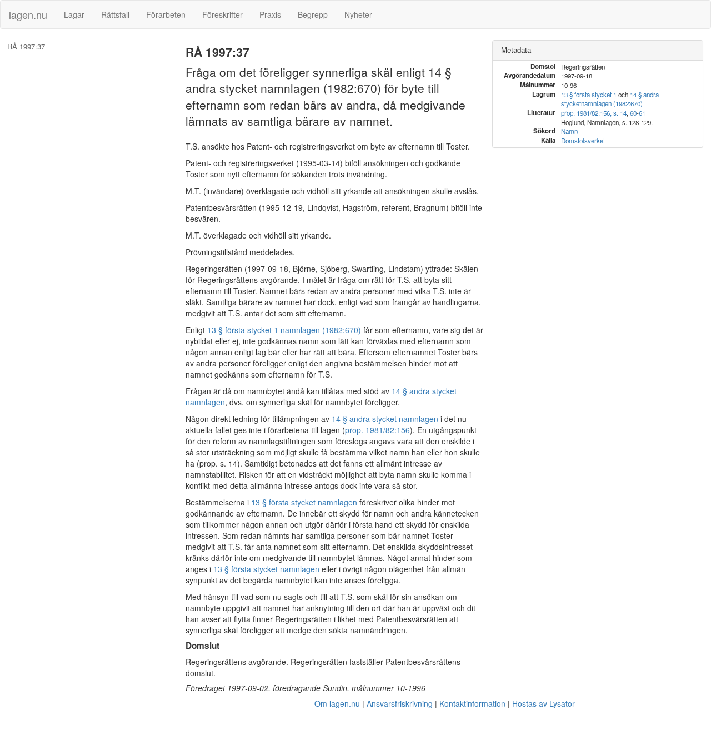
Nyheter (358, 14)
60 (633, 112)
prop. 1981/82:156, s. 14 (594, 112)
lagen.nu (28, 14)
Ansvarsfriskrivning (400, 703)
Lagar (74, 14)
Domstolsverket (583, 140)
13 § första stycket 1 (589, 94)
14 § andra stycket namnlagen (385, 418)
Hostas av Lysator (543, 703)
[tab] (598, 50)
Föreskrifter (222, 14)
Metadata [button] (516, 49)
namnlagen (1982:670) (612, 103)
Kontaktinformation (472, 703)
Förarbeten (166, 14)
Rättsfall (115, 14)
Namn (569, 131)
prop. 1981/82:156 (377, 429)
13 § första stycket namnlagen (304, 502)
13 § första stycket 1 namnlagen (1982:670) (284, 329)
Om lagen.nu (337, 703)
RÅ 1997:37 (26, 47)
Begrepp (313, 14)
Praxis (270, 14)
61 (642, 112)
